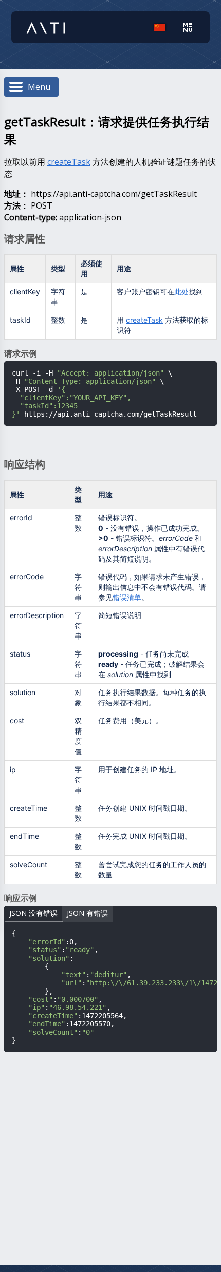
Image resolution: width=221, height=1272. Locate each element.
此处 (181, 291)
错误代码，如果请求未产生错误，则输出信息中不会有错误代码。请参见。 (152, 587)
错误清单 (127, 597)
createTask (68, 161)
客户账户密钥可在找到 (160, 291)
